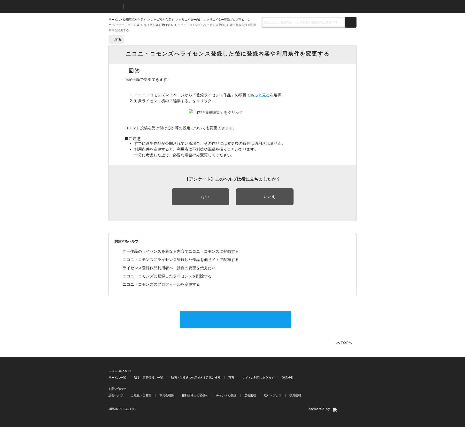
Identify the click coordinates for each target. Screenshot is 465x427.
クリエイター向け (190, 19)
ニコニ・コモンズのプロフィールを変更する (161, 284)
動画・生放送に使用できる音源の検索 (195, 377)
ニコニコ (115, 6)
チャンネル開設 (226, 395)
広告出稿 (250, 395)
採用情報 (295, 395)
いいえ (269, 196)
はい (205, 196)
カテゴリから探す (162, 19)
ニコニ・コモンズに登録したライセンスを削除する (167, 276)
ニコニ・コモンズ (127, 25)
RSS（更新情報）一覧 (148, 377)
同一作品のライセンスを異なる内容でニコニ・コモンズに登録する (181, 251)
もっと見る (260, 94)
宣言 (231, 377)
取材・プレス (272, 395)
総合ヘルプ (115, 395)
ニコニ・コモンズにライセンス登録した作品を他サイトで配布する (181, 259)
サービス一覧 (117, 377)
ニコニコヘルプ (153, 7)
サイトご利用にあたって (258, 377)
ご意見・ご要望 (141, 395)
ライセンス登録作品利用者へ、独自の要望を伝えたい (169, 267)
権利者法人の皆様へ (195, 395)
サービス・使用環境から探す (127, 19)
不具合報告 (166, 395)
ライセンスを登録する (158, 25)
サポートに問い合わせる (235, 319)
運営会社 (288, 377)
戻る (118, 39)
